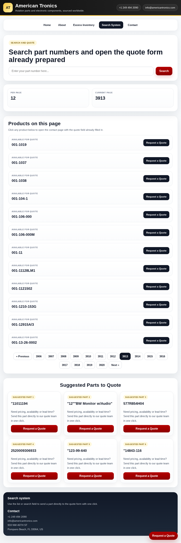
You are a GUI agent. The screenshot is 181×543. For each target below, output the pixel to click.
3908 (63, 356)
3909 (76, 356)
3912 (113, 356)
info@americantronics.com (160, 7)
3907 (51, 356)
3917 (65, 364)
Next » (115, 364)
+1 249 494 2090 (128, 7)
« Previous (22, 356)
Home (47, 24)
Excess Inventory (83, 24)
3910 (88, 356)
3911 (100, 356)
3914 (137, 356)
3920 (102, 364)
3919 (89, 364)
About (62, 24)
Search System (111, 24)
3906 (39, 356)
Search (164, 70)
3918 (77, 364)
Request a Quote (34, 428)
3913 (125, 356)
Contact (133, 24)
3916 (162, 356)
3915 (150, 356)
